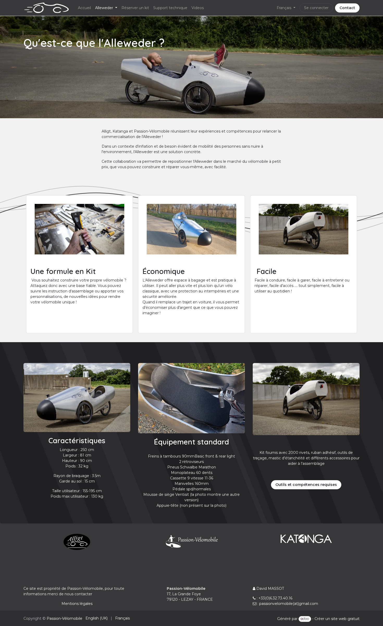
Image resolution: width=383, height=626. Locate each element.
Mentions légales (76, 603)
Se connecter (316, 7)
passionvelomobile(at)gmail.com (288, 603)
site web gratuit (345, 618)
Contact (347, 7)
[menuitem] (84, 8)
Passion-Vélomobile (64, 618)
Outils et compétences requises (306, 484)
